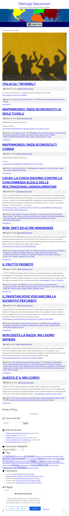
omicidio (13, 288)
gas (46, 168)
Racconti (24, 99)
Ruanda (21, 368)
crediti (19, 286)
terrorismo (20, 327)
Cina (15, 456)
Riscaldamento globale (22, 136)
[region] (23, 501)
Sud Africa (51, 465)
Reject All (23, 508)
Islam (41, 325)
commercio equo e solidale (38, 216)
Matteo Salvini (53, 252)
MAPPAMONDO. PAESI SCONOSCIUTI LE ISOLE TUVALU (31, 111)
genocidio (42, 364)
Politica (5, 216)
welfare (9, 370)
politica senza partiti (9, 136)
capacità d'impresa (51, 284)
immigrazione (7, 252)
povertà (34, 463)
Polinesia (52, 135)
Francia (40, 458)
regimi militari (7, 327)
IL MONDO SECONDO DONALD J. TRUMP (23, 474)
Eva (43, 286)
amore (30, 284)
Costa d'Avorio (51, 216)
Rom (10, 256)
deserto (41, 168)
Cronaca (40, 214)
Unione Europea (9, 468)
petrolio (9, 170)
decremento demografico (11, 135)
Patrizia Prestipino (41, 366)
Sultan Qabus (22, 170)
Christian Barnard (57, 362)
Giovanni (60, 458)
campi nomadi (51, 250)
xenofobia (15, 370)
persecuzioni (33, 254)
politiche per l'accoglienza (45, 254)
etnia (22, 364)
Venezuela (30, 468)
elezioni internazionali (13, 458)
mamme (5, 366)
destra (5, 364)
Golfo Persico (55, 168)
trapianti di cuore (59, 368)
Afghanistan (47, 323)
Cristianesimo (32, 325)
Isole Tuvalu (29, 135)
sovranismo (27, 465)
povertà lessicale (60, 366)
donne (40, 286)
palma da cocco (44, 135)
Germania (47, 458)
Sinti (26, 256)
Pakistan (57, 325)
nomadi (23, 254)
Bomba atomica (15, 325)
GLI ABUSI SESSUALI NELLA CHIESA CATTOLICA (29, 482)
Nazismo (17, 254)
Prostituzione (38, 400)
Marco (45, 461)
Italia (19, 99)
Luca (41, 461)
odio (27, 254)
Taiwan (49, 136)
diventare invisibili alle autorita (48, 99)
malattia (62, 286)
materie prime (51, 461)
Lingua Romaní (44, 252)
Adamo (25, 284)
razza (12, 368)
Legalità (36, 252)
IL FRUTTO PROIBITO (17, 264)
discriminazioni (60, 250)
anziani (49, 362)
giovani (53, 286)
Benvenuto (46, 509)
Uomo (5, 370)
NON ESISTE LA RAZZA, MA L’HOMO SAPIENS (28, 337)
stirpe (40, 368)
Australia (34, 133)
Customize (12, 508)
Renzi (16, 368)
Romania (45, 400)
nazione (20, 366)
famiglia (26, 364)
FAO (4, 218)
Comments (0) (6, 104)
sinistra (36, 368)
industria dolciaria (22, 218)
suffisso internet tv (40, 136)
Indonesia (13, 218)
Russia (15, 465)
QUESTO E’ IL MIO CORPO (21, 377)
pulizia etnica (7, 368)
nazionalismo (6, 463)
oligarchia (52, 325)
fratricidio (47, 286)
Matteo (57, 461)
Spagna (34, 465)
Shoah (31, 368)
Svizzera (56, 465)
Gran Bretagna (8, 461)
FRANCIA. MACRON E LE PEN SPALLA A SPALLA (31, 476)
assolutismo (35, 168)
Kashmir (46, 325)
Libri (56, 214)
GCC (49, 168)
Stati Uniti (43, 465)
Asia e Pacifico (16, 133)
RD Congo (4, 465)
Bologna (18, 398)
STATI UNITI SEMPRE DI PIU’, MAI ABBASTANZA (18, 439)
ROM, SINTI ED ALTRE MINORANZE (27, 228)
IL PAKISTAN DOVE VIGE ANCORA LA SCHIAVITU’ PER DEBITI (29, 298)
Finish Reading (14, 95)
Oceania (36, 135)
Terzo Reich (31, 256)
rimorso (18, 288)
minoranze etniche (8, 254)
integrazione (30, 252)
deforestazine (60, 216)
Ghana (8, 218)
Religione (30, 99)
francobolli (22, 135)
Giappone (54, 458)
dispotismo (50, 456)
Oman (5, 170)
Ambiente (19, 214)
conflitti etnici (20, 456)
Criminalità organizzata (14, 400)
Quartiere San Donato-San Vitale (54, 398)
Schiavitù (5, 101)
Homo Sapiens (50, 364)
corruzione (24, 325)
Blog (7, 490)
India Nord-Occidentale (19, 252)
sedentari (21, 256)
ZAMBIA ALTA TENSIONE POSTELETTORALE (18, 433)
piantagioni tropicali (8, 220)
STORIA (10, 216)
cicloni (39, 133)
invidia (57, 286)
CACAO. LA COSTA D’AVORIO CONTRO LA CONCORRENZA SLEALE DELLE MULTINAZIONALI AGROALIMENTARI (32, 182)
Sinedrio (29, 288)
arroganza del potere (39, 284)
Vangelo (22, 467)
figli (30, 364)
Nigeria (32, 400)
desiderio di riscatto (31, 286)
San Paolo (22, 465)
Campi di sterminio (41, 250)
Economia (15, 99)
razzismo (6, 256)
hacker (59, 99)
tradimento (36, 288)
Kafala (61, 168)
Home (11, 30)
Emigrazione (25, 400)
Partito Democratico (29, 366)
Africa (13, 214)
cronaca (45, 456)
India (37, 325)
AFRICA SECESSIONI (11, 435)
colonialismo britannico (48, 133)
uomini (42, 288)
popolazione (50, 366)
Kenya (37, 461)
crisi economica (39, 456)
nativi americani (13, 366)
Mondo (23, 133)
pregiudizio (57, 254)
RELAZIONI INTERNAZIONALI (14, 442)
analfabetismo (56, 323)
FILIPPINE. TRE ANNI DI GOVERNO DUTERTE (28, 480)
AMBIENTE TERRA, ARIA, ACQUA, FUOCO (17, 437)
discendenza (16, 364)
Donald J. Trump (58, 456)
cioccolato (26, 216)
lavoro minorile (50, 218)
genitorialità (35, 364)
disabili (9, 364)
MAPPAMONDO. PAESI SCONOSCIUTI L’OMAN (29, 147)
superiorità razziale (48, 368)
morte (5, 288)
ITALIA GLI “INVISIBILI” (19, 84)
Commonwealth (61, 133)
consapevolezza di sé (9, 286)
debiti (23, 286)
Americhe (25, 214)
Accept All (35, 508)
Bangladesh (6, 325)
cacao (20, 216)
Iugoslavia (58, 364)
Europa (52, 214)
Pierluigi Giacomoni (34, 4)
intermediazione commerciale (37, 218)
